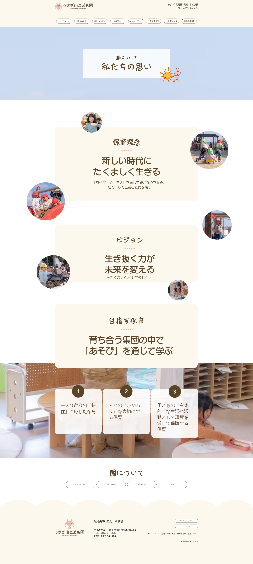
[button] (99, 21)
